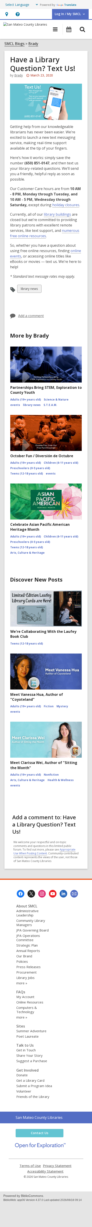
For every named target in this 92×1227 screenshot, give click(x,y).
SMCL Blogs (14, 43)
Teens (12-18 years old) (26, 473)
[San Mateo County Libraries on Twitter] (31, 894)
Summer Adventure (31, 1031)
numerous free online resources (44, 233)
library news (29, 289)
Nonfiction (51, 775)
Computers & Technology (26, 1009)
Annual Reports (28, 950)
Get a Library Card (30, 1080)
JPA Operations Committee (28, 937)
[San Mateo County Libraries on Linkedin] (63, 894)
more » (21, 983)
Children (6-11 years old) (61, 463)
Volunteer (23, 1091)
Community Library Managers (30, 922)
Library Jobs (25, 977)
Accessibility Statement (45, 1171)
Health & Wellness (61, 780)
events (15, 405)
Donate (22, 1075)
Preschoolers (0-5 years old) (30, 468)
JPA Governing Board (32, 930)
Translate (70, 5)
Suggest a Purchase (31, 1061)
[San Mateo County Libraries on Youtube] (52, 894)
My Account (25, 996)
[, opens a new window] (40, 1147)
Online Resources (29, 1002)
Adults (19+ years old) (25, 399)
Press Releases (28, 967)
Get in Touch (26, 1050)
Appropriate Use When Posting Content (44, 851)
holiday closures (65, 204)
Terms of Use (30, 1166)
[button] (6, 14)
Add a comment (31, 315)
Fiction (49, 706)
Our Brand (24, 956)
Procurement (26, 972)
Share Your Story (29, 1055)
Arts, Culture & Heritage (27, 553)
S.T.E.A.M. (50, 405)
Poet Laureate (27, 1036)
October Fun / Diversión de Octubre (41, 455)
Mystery (62, 706)
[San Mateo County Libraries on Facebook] (20, 894)
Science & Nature (56, 399)
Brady (33, 43)
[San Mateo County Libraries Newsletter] (74, 894)
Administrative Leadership (27, 913)
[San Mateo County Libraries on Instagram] (42, 894)
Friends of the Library (32, 1096)
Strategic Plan (27, 945)
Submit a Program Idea (34, 1086)
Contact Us (39, 1133)
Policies (22, 961)
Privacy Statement (57, 1166)
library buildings (57, 214)
